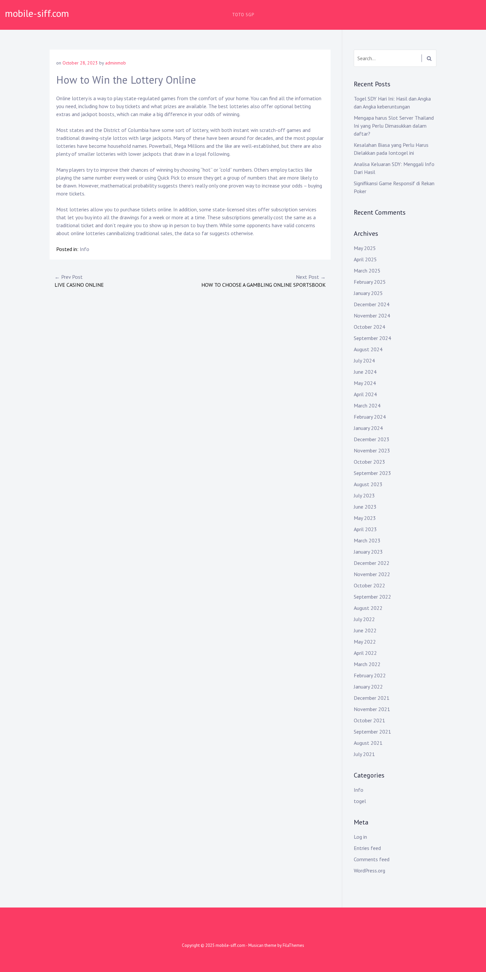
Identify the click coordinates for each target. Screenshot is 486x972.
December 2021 (371, 698)
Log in (360, 836)
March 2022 (367, 664)
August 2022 (368, 608)
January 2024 (368, 428)
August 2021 (368, 743)
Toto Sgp (243, 15)
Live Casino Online (79, 281)
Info (84, 249)
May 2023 (365, 518)
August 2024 (368, 349)
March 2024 (367, 405)
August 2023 (368, 484)
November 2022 (372, 574)
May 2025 (365, 248)
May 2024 (365, 383)
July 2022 (364, 619)
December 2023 (371, 439)
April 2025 (365, 259)
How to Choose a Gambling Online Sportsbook (263, 281)
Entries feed (367, 848)
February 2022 (370, 675)
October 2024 (369, 326)
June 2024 (365, 371)
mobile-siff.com (37, 13)
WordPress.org (369, 870)
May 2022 (365, 641)
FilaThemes (293, 945)
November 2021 (372, 709)
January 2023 (368, 551)
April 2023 (365, 529)
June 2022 (365, 630)
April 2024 (365, 394)
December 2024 (371, 304)
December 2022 (371, 563)
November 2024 (372, 315)
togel (360, 801)
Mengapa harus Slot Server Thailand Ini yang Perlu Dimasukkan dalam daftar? (394, 125)
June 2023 (365, 506)
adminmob (115, 63)
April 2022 (365, 653)
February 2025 (370, 281)
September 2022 (372, 596)
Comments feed (371, 859)
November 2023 (372, 450)
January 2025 (368, 293)
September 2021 (372, 731)
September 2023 (372, 473)
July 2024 (364, 360)
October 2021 (369, 720)
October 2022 (369, 585)
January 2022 (368, 686)
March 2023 (367, 540)
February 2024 (370, 416)
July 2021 (364, 754)
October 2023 (369, 461)
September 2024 (372, 338)
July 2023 (364, 495)
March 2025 (367, 270)
